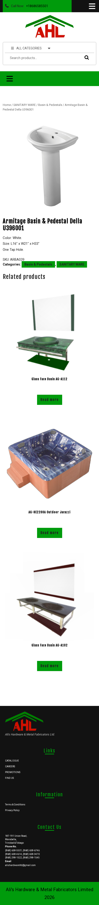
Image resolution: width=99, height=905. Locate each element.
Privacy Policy (12, 810)
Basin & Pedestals (50, 105)
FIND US (9, 778)
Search (85, 57)
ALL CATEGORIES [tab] (29, 48)
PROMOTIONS (12, 772)
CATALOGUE (12, 760)
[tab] (91, 6)
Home (7, 105)
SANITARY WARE (24, 105)
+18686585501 (36, 5)
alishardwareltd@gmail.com (20, 865)
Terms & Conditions (15, 804)
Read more (50, 400)
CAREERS (10, 766)
